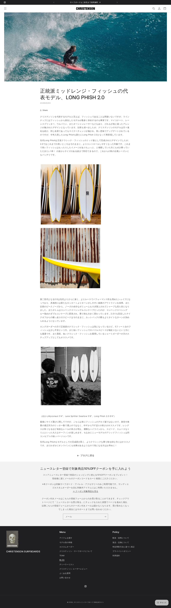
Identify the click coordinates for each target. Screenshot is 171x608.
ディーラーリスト (66, 564)
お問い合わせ (64, 578)
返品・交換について (121, 542)
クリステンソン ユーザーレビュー (73, 569)
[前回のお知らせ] (54, 2)
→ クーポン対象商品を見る (85, 491)
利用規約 (116, 555)
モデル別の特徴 (65, 542)
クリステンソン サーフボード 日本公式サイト (89, 602)
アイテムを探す (65, 538)
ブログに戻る (87, 455)
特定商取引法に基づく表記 (123, 547)
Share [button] (45, 110)
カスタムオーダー (66, 547)
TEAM (61, 555)
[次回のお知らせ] (117, 2)
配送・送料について (121, 538)
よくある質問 (64, 573)
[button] (5, 8)
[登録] (105, 517)
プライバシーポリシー (122, 551)
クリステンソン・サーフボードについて (75, 551)
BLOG (61, 560)
